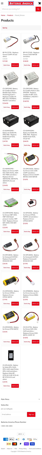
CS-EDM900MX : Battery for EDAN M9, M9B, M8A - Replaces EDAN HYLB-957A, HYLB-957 (30, 135)
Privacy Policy (23, 448)
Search (3, 448)
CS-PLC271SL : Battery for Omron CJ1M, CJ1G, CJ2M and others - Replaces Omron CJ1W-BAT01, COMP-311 (30, 331)
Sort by (5, 28)
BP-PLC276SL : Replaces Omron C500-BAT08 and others (31, 54)
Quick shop (6, 65)
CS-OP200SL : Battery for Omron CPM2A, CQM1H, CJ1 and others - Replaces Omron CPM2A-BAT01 (31, 217)
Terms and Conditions (35, 448)
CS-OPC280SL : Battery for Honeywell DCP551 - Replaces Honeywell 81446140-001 (10, 258)
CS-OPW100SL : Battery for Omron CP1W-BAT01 (11, 328)
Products (10, 15)
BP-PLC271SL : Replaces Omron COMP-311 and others (10, 54)
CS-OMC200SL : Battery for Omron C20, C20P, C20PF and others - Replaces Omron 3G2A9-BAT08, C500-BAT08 (31, 173)
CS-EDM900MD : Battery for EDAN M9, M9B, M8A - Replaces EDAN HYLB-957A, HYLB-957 (10, 135)
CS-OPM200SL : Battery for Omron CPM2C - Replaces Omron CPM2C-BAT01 (11, 294)
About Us (9, 448)
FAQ (15, 448)
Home (3, 15)
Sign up (31, 414)
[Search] (38, 9)
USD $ (20, 434)
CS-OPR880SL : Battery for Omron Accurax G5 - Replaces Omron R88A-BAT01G (31, 294)
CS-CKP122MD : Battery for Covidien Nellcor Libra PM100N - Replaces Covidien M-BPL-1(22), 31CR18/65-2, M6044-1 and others (31, 94)
